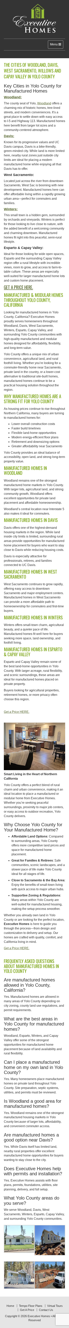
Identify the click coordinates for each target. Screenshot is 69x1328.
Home (10, 1305)
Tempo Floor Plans (30, 1305)
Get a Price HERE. (18, 287)
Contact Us (46, 1310)
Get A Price (27, 1310)
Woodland (44, 103)
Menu (56, 45)
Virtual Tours (55, 1305)
